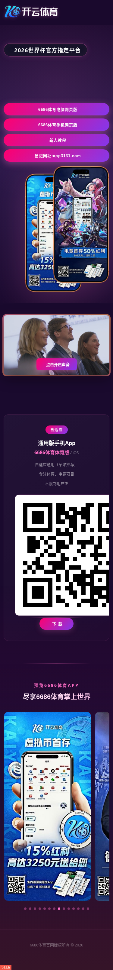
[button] (25, 908)
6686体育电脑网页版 (57, 109)
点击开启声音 (58, 364)
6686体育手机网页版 (57, 125)
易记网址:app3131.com (58, 156)
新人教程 (57, 140)
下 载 (57, 624)
